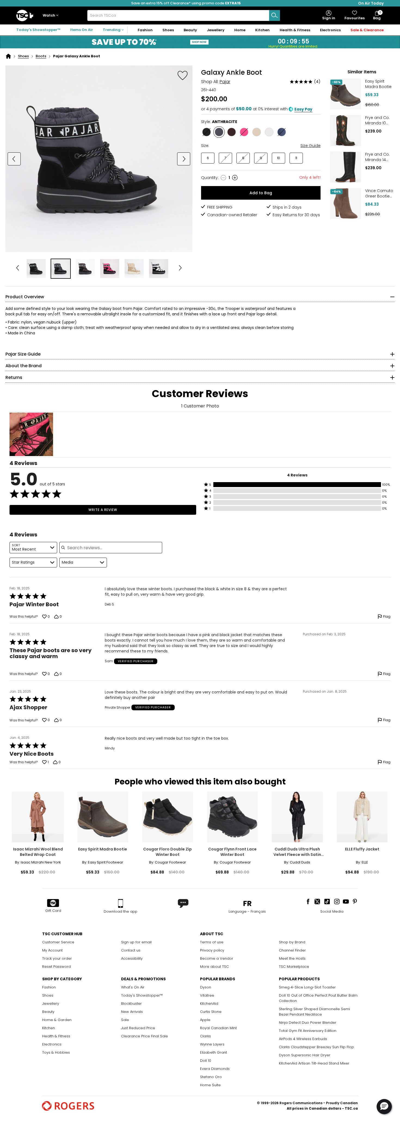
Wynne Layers (212, 1044)
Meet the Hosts (292, 958)
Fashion (49, 987)
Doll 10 (205, 1060)
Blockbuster (131, 1003)
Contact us (130, 950)
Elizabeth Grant (213, 1052)
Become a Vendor (216, 958)
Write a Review (102, 509)
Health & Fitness (56, 1036)
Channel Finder (292, 950)
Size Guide (310, 145)
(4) (317, 81)
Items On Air (81, 29)
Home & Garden (57, 1019)
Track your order (57, 958)
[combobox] (183, 15)
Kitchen (48, 1028)
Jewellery (50, 1003)
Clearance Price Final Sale (144, 1036)
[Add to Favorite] (182, 75)
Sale (125, 1019)
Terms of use (211, 942)
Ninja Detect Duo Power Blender (307, 1022)
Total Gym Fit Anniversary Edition (307, 1030)
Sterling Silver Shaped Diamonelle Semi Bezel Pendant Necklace (314, 1011)
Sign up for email (136, 942)
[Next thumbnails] (180, 268)
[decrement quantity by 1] (223, 177)
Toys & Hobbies (56, 1052)
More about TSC (214, 966)
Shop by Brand (292, 942)
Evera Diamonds (215, 1068)
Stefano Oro (211, 1076)
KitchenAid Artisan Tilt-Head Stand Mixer (314, 1063)
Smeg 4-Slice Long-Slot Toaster (307, 987)
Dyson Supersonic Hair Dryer (304, 1055)
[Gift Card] (53, 903)
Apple (205, 1019)
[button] (52, 15)
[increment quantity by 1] (235, 177)
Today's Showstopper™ (38, 29)
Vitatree (207, 995)
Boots (41, 56)
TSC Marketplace (294, 966)
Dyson (205, 987)
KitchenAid (209, 1003)
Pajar (225, 81)
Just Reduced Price (138, 1028)
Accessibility (132, 958)
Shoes (23, 56)
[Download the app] (120, 903)
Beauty (48, 1011)
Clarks (205, 1036)
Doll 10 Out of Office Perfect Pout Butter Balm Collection (318, 998)
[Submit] (274, 15)
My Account (52, 950)
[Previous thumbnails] (17, 268)
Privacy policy (212, 950)
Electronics (51, 1044)
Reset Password (56, 966)
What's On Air (132, 987)
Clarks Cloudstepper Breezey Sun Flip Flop (316, 1047)
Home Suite (210, 1085)
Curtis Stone (210, 1011)
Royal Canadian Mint (218, 1028)
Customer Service (58, 942)
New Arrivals (132, 1011)
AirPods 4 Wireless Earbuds (303, 1038)
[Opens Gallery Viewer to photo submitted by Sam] (31, 434)
